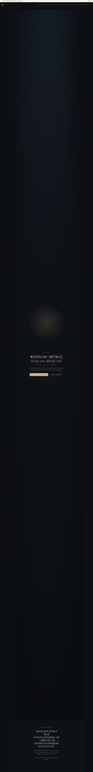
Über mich (44, 4)
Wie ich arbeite (65, 4)
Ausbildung (75, 4)
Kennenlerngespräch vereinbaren (39, 374)
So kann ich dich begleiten (56, 374)
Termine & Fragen (85, 4)
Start (38, 4)
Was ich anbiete (54, 4)
